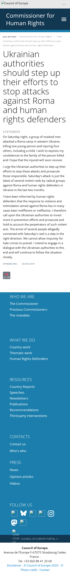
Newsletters (19, 398)
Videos (15, 483)
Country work (20, 347)
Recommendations (24, 410)
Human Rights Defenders (29, 358)
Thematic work (21, 353)
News (14, 470)
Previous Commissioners (28, 309)
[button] (35, 4)
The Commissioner (24, 303)
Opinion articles (21, 476)
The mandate (20, 315)
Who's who (18, 451)
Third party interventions (28, 415)
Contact (44, 570)
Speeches (17, 392)
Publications (19, 404)
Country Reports (22, 386)
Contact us (18, 444)
